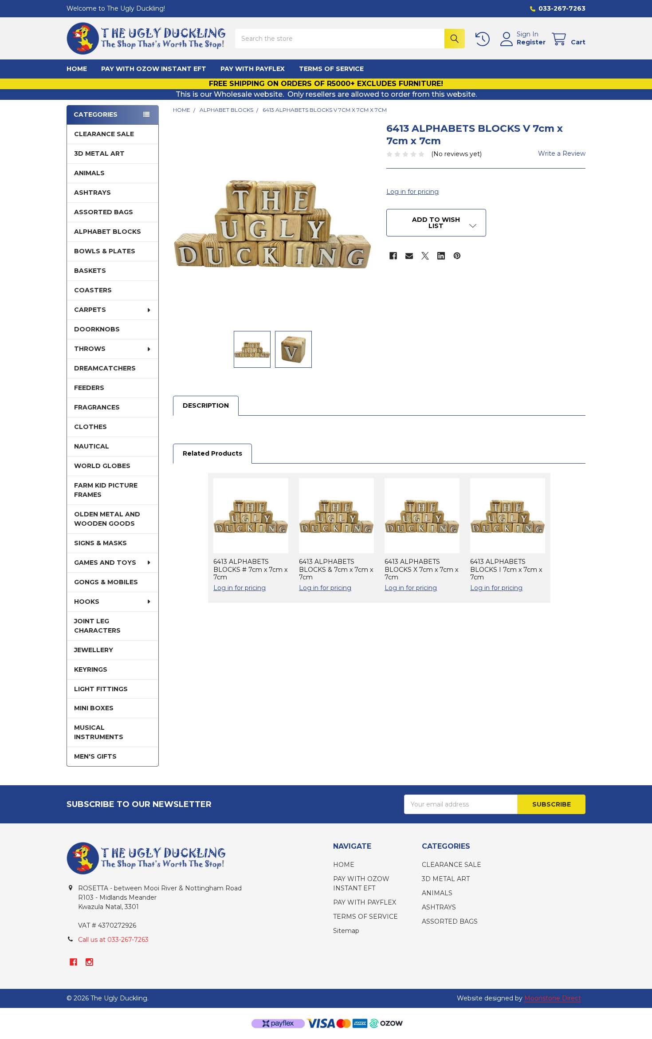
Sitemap (346, 931)
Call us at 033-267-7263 (113, 940)
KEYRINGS (90, 669)
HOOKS (86, 602)
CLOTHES (90, 427)
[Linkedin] (441, 256)
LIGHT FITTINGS (101, 689)
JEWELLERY (93, 650)
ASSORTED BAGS (103, 212)
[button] (436, 222)
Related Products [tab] (212, 453)
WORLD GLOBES (102, 466)
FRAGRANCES (97, 407)
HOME (77, 69)
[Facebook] (393, 256)
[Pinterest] (457, 256)
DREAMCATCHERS (105, 368)
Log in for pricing (412, 192)
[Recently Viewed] (484, 39)
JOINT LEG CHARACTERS (97, 625)
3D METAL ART (99, 153)
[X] (425, 256)
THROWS (90, 349)
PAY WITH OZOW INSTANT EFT (153, 69)
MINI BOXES (94, 708)
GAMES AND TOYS (105, 563)
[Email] (409, 256)
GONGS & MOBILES (106, 582)
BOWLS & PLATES (104, 251)
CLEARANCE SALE (104, 134)
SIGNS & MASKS (100, 543)
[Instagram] (89, 962)
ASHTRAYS (92, 193)
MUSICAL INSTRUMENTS (98, 732)
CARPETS (90, 310)
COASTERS (93, 290)
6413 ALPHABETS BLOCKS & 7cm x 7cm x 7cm (336, 569)
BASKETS (90, 271)
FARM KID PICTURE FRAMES (105, 490)
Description (206, 405)
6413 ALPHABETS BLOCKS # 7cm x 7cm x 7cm (250, 569)
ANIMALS (89, 173)
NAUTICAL (91, 446)
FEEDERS (89, 388)
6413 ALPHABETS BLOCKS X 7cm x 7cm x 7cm (421, 569)
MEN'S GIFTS (95, 756)
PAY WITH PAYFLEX (252, 69)
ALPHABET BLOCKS (107, 232)
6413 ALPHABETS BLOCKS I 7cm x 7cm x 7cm (506, 569)
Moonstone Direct (552, 998)
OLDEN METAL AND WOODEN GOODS (107, 518)
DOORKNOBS (97, 329)
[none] (272, 222)
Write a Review (561, 153)
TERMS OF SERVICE (331, 69)
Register (531, 42)
